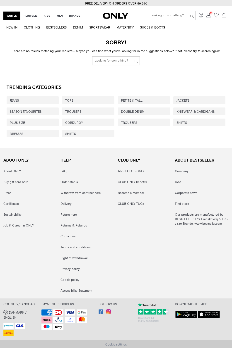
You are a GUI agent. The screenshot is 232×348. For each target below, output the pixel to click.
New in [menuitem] (11, 27)
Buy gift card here (15, 181)
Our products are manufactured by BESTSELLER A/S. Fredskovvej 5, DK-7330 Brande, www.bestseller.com (201, 219)
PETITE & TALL (132, 100)
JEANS (14, 100)
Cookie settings (116, 344)
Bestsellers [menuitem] (56, 27)
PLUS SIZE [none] (30, 16)
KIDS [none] (47, 16)
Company (181, 171)
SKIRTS (181, 122)
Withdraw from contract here (80, 192)
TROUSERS (73, 111)
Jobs (178, 181)
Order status (69, 181)
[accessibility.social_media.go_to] (101, 312)
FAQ (63, 171)
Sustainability (12, 214)
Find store (182, 203)
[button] (20, 314)
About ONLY (16, 159)
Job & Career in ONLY (18, 225)
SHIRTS (70, 133)
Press (7, 192)
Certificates (11, 203)
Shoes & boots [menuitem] (152, 27)
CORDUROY (74, 122)
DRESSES (16, 133)
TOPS (69, 100)
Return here (68, 214)
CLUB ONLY (129, 159)
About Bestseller (194, 159)
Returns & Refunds (73, 225)
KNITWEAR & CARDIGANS (195, 111)
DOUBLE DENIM (133, 111)
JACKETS (182, 100)
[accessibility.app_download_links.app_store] (209, 318)
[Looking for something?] (192, 15)
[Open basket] (224, 15)
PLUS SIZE (17, 122)
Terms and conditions (75, 247)
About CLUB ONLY (131, 171)
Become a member (131, 192)
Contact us (68, 236)
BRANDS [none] (74, 16)
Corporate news (186, 192)
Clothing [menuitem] (32, 27)
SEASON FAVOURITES (25, 111)
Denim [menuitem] (78, 27)
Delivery (66, 203)
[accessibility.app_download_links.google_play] (186, 318)
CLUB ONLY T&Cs (131, 203)
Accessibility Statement (76, 290)
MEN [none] (60, 16)
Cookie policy (69, 279)
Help (65, 159)
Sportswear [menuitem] (99, 27)
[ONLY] (116, 17)
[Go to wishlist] (216, 16)
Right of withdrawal (73, 257)
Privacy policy (70, 268)
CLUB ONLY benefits (132, 181)
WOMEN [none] (12, 16)
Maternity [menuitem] (125, 27)
